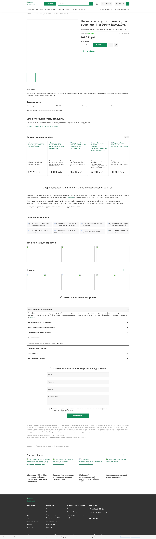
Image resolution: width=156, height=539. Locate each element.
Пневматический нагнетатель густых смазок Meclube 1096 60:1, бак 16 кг (56, 163)
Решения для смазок (43, 14)
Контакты (82, 9)
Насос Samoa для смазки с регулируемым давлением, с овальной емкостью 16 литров (99, 164)
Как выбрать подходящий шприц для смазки (116, 476)
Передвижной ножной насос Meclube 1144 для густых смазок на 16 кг (78, 163)
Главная (29, 14)
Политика (49, 527)
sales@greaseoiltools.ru (122, 9)
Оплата (31, 317)
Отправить (78, 416)
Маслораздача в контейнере (76, 515)
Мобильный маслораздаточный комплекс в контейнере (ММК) (89, 478)
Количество (85, 41)
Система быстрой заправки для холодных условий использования (64, 477)
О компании (30, 9)
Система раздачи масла (75, 509)
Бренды (47, 9)
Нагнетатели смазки (61, 14)
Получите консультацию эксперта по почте (42, 126)
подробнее (70, 197)
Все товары (39, 9)
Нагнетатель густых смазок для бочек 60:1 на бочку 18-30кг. (36, 162)
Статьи (53, 9)
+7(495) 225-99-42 (106, 9)
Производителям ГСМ (53, 518)
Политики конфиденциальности (130, 537)
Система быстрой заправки (76, 512)
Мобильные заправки (74, 518)
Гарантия (74, 9)
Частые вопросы (51, 524)
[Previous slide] (29, 45)
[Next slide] (75, 45)
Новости (48, 509)
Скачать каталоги (51, 521)
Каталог (51, 4)
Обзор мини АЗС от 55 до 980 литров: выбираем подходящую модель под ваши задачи (37, 478)
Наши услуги (50, 512)
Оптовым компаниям (52, 515)
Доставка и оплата (64, 9)
